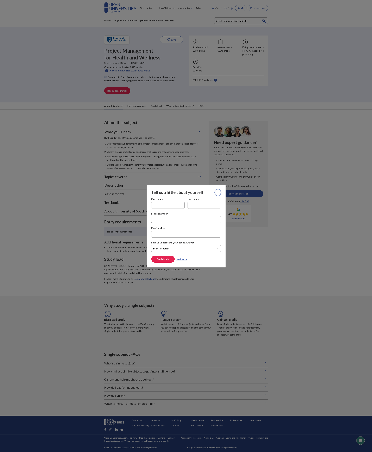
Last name (193, 199)
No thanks (181, 259)
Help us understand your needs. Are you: (173, 242)
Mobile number (159, 213)
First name (157, 199)
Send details (163, 259)
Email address (158, 228)
